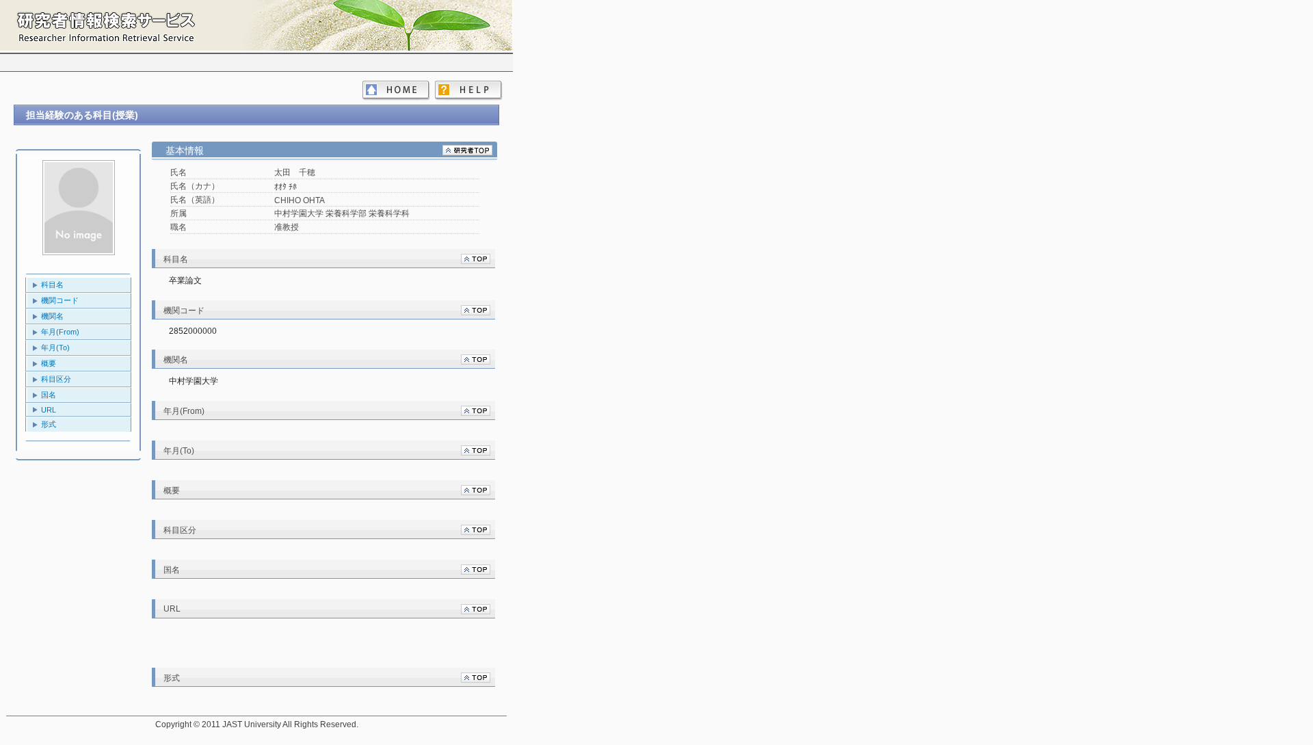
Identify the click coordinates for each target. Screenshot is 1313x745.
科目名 (52, 284)
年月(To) (55, 347)
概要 (48, 363)
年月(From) (60, 332)
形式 (48, 424)
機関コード (60, 300)
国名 (48, 395)
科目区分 (56, 379)
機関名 (52, 316)
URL (48, 410)
